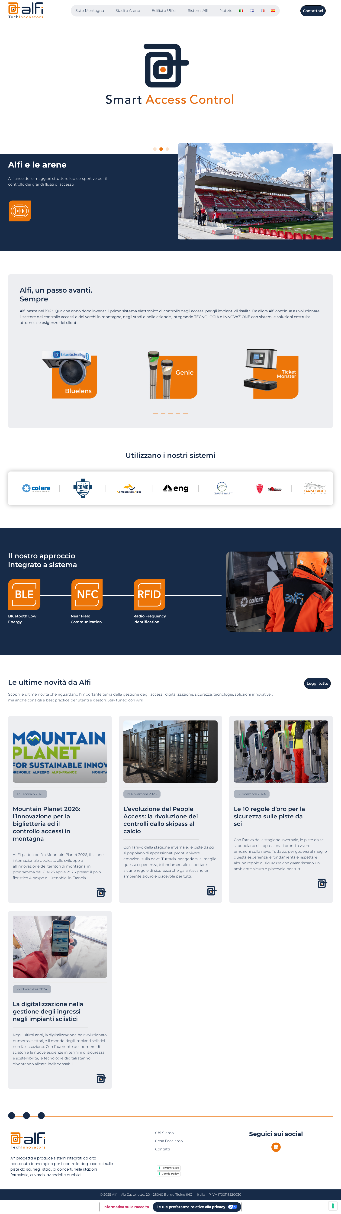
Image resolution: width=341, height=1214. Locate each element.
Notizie (226, 10)
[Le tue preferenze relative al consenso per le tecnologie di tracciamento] (332, 1205)
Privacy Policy (170, 1167)
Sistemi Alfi (198, 10)
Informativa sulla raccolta (126, 1206)
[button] (155, 149)
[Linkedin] (276, 1147)
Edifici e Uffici (164, 10)
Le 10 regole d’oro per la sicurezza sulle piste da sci (269, 816)
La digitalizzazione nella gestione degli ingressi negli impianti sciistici (48, 1011)
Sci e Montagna (89, 10)
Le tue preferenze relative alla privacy (191, 1206)
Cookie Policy (170, 1173)
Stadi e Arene (128, 10)
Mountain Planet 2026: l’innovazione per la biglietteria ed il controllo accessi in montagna (46, 823)
